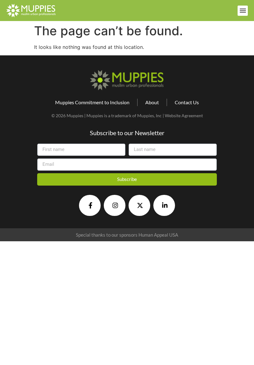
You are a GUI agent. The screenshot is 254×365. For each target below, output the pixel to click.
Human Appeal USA (158, 235)
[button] (243, 11)
